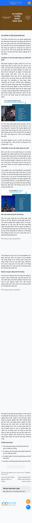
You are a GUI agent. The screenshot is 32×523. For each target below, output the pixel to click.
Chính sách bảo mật (7, 522)
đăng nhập (12, 491)
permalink (5, 474)
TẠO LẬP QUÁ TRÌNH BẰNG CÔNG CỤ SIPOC (7, 479)
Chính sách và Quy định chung (22, 522)
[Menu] (29, 3)
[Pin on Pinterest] (20, 466)
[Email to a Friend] (17, 466)
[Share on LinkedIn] (23, 466)
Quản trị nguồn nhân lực (6, 18)
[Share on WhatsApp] (8, 466)
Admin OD (28, 19)
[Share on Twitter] (14, 466)
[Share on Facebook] (11, 466)
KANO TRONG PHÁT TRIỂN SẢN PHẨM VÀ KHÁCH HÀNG (24, 479)
